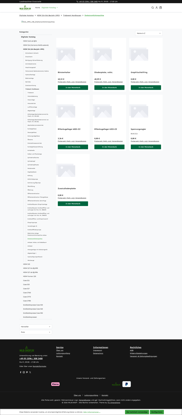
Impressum (97, 350)
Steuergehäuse (32, 132)
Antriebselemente (30, 64)
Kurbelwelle (31, 150)
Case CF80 (27, 301)
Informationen (100, 347)
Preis (23, 332)
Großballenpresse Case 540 (33, 309)
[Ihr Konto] (157, 7)
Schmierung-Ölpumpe (34, 182)
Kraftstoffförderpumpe (34, 229)
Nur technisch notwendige (137, 412)
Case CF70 (27, 297)
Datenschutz (98, 353)
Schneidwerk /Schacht (31, 53)
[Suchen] (153, 7)
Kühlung (30, 175)
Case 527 (26, 289)
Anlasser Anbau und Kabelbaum (37, 242)
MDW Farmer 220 (29, 276)
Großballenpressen (30, 317)
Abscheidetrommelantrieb (35, 125)
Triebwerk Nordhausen (32, 89)
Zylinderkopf (31, 161)
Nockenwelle (31, 168)
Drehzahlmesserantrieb (35, 143)
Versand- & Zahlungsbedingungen (143, 356)
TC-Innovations (114, 403)
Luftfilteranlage (32, 107)
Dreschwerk (28, 56)
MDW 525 (26, 264)
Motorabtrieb (32, 103)
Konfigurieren (156, 412)
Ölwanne (30, 139)
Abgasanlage (31, 110)
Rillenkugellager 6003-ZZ (69, 129)
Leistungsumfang (63, 353)
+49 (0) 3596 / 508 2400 (88, 2)
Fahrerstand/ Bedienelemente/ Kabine (37, 71)
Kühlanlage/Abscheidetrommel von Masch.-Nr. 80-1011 (38, 120)
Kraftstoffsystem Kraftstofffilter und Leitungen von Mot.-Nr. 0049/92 (38, 214)
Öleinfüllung (31, 186)
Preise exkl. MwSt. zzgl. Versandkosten (72, 82)
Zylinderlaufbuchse (33, 157)
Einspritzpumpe (32, 222)
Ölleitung (30, 190)
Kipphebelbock (32, 172)
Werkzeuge (31, 260)
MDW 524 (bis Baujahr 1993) (33, 49)
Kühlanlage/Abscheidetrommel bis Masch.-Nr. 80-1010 (38, 115)
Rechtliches (135, 347)
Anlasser (30, 246)
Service (59, 347)
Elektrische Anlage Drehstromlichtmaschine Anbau (37, 234)
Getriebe (28, 82)
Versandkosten (85, 400)
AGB (131, 350)
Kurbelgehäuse (32, 129)
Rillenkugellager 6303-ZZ (105, 129)
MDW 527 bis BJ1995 (30, 268)
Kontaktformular (39, 366)
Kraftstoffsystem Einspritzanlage (37, 204)
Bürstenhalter (64, 72)
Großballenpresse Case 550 (33, 313)
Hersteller (25, 327)
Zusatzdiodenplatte (67, 188)
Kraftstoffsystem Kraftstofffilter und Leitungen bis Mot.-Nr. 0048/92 (38, 209)
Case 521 (26, 280)
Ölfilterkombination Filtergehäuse (38, 197)
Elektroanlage (29, 78)
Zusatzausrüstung (30, 85)
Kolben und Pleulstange (35, 154)
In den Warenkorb (73, 88)
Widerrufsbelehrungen (138, 353)
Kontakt (59, 356)
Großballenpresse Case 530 (33, 305)
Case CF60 (27, 293)
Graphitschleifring (139, 72)
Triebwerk (31, 92)
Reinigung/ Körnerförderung (33, 60)
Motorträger (31, 100)
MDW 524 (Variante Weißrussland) (36, 45)
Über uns (59, 350)
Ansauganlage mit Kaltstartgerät (37, 249)
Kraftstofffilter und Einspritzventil (38, 219)
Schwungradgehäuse (34, 136)
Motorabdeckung (33, 96)
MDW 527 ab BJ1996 (30, 272)
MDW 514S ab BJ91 (30, 41)
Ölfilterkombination (33, 193)
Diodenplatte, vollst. (103, 72)
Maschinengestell (30, 67)
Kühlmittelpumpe (33, 179)
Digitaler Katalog (28, 37)
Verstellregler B (32, 226)
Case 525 (26, 284)
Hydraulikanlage (30, 74)
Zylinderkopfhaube (33, 165)
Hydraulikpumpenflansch (35, 257)
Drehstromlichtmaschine (35, 239)
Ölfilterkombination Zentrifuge (37, 200)
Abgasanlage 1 (32, 253)
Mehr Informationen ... (91, 412)
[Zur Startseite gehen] (25, 7)
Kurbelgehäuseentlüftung (35, 147)
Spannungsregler (138, 129)
